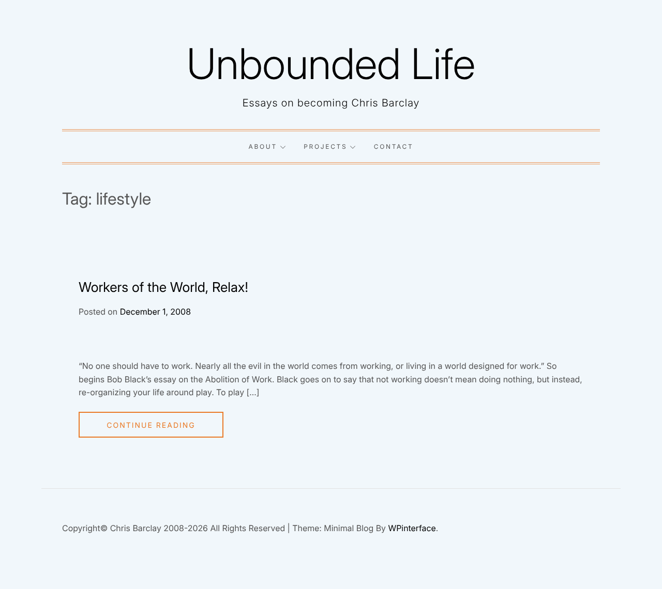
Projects (325, 146)
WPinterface (411, 528)
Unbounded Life (331, 63)
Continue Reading (151, 425)
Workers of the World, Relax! (163, 288)
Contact (394, 146)
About (263, 146)
